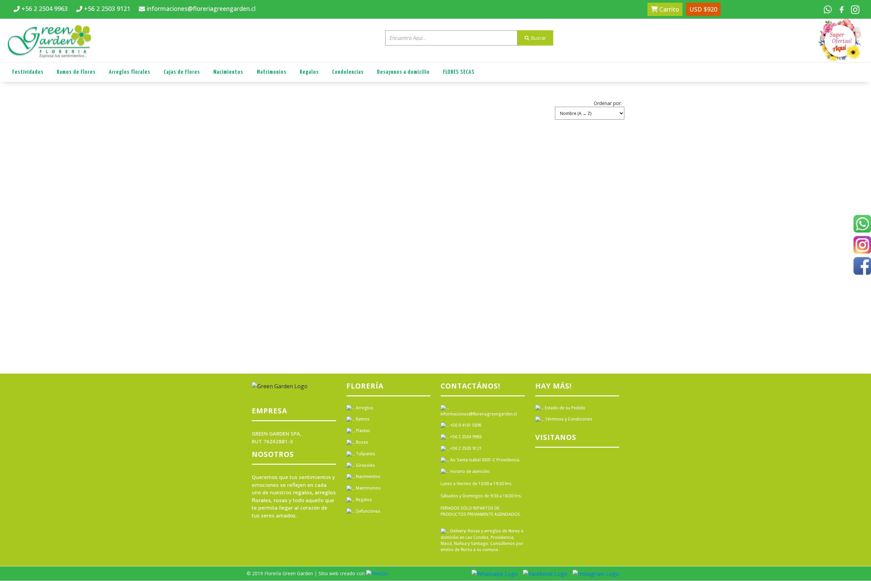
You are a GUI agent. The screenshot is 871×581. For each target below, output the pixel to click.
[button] (589, 109)
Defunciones (367, 511)
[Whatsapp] (862, 225)
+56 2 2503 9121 (465, 448)
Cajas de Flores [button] (182, 72)
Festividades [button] (28, 72)
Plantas (362, 430)
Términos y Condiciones (568, 419)
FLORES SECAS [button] (459, 72)
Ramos (362, 419)
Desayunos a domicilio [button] (403, 72)
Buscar (537, 38)
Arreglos (364, 408)
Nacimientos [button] (228, 72)
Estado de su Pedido (564, 408)
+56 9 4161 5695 (465, 425)
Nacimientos (367, 476)
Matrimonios (368, 488)
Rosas (361, 442)
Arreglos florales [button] (129, 72)
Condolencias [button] (348, 72)
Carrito (668, 9)
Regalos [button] (309, 72)
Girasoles (365, 465)
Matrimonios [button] (271, 72)
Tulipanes (365, 454)
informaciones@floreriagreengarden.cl (479, 414)
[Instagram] (862, 246)
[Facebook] (862, 267)
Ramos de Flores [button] (76, 72)
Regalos (363, 499)
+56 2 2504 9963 (465, 437)
